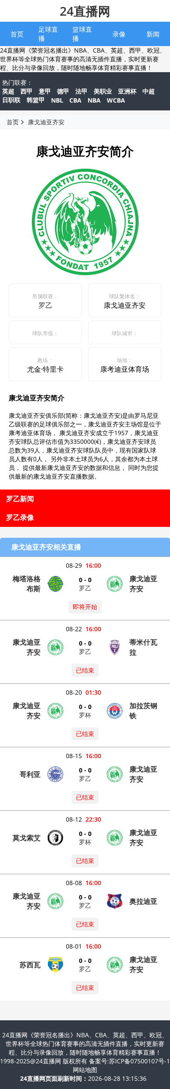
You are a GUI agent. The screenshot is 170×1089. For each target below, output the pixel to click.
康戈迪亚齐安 (46, 122)
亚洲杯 (127, 91)
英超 (8, 91)
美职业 (103, 91)
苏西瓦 (30, 964)
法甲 (81, 91)
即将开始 (85, 607)
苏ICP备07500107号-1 (139, 1061)
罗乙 (45, 305)
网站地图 (85, 1070)
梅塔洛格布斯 (27, 583)
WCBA (116, 100)
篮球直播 (82, 34)
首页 (17, 34)
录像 (119, 34)
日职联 (11, 100)
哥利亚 (30, 774)
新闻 (153, 34)
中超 (149, 91)
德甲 (63, 91)
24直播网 (85, 11)
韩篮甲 (36, 100)
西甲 (26, 91)
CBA (75, 100)
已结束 (85, 670)
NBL (57, 100)
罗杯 (85, 715)
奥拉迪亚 (143, 901)
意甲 (45, 91)
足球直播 (48, 34)
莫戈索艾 (27, 838)
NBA (94, 100)
